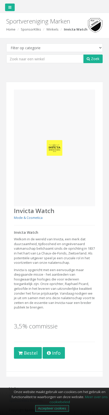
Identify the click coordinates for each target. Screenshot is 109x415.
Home (10, 29)
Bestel (30, 353)
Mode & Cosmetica (28, 217)
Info (56, 353)
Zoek (94, 58)
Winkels (52, 29)
